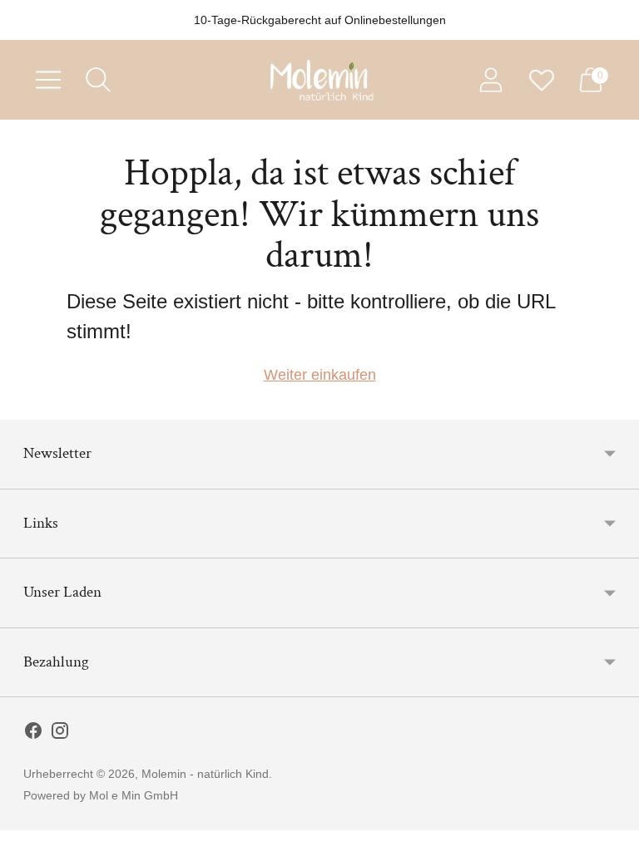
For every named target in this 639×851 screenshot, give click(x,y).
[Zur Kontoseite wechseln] (491, 80)
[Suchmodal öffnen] (98, 80)
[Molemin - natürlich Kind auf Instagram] (60, 734)
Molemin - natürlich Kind (205, 773)
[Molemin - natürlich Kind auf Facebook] (33, 734)
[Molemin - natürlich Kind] (319, 79)
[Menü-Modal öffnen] (48, 80)
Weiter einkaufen (320, 374)
